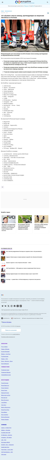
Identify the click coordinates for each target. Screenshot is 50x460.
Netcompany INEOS (5, 442)
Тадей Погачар (4, 383)
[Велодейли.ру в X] (8, 306)
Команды (3, 424)
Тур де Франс (4, 346)
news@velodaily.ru (16, 334)
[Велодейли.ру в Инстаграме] (11, 306)
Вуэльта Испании (5, 351)
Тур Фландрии (4, 356)
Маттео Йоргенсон (5, 407)
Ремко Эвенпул (4, 388)
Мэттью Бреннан (5, 417)
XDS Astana (3, 454)
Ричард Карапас (5, 419)
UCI (2, 187)
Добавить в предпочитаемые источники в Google (32, 318)
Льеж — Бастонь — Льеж (6, 361)
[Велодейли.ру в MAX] (21, 306)
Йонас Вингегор (5, 385)
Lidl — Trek (3, 440)
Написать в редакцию (11, 330)
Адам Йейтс (4, 402)
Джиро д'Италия (5, 349)
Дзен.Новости (6, 318)
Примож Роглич (5, 392)
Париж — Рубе (4, 358)
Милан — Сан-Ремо (5, 354)
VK (29, 6)
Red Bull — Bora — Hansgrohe (7, 444)
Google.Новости (16, 318)
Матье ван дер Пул (5, 395)
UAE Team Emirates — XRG (7, 452)
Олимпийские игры (6, 374)
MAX (33, 6)
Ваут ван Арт (4, 397)
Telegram (26, 6)
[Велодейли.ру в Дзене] (18, 306)
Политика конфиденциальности (8, 336)
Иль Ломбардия (5, 363)
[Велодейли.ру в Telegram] (2, 306)
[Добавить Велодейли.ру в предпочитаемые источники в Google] (48, 13)
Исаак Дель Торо (5, 409)
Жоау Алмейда (4, 414)
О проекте (18, 326)
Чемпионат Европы (5, 372)
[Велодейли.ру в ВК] (5, 306)
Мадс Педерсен (5, 400)
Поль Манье (4, 412)
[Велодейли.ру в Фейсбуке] (15, 306)
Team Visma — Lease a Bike (7, 449)
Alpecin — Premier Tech (6, 427)
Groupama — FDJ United (6, 437)
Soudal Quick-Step (5, 447)
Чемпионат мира (5, 370)
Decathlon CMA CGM (5, 432)
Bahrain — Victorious (5, 430)
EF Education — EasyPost (6, 435)
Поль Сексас (4, 390)
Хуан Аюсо (3, 405)
